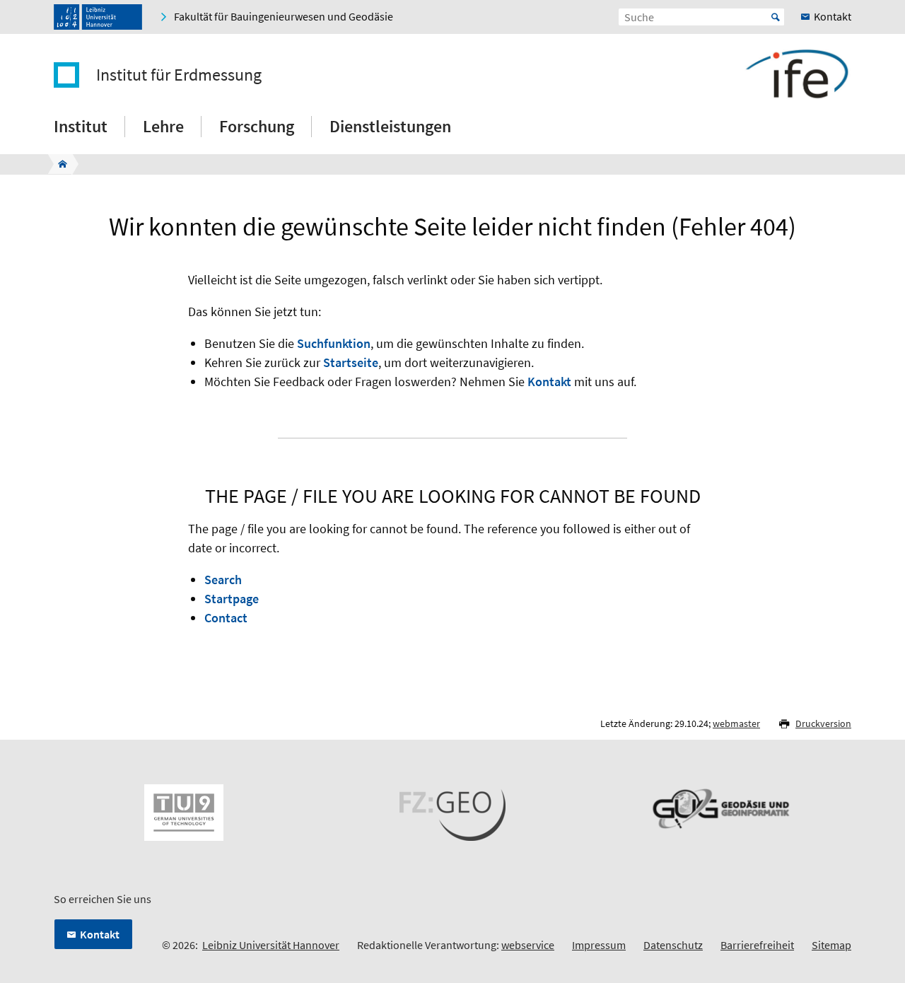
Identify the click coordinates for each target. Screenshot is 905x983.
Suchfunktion (333, 343)
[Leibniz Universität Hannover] (98, 17)
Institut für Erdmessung (179, 74)
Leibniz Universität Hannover (270, 945)
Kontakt (549, 381)
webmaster (736, 723)
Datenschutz (673, 945)
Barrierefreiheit (757, 945)
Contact (225, 618)
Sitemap (831, 945)
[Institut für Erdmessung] (58, 164)
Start (775, 16)
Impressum (599, 945)
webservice (527, 945)
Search (223, 579)
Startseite (350, 362)
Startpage (231, 599)
